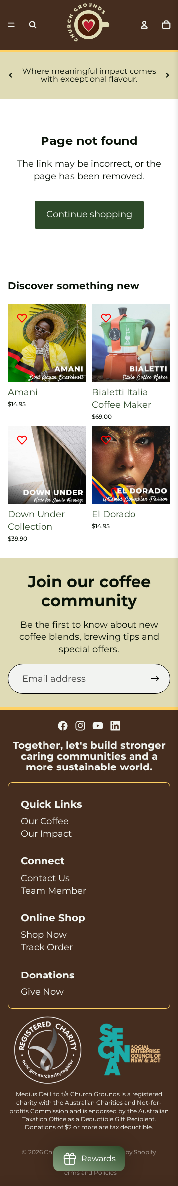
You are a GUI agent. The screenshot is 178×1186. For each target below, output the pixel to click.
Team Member (53, 890)
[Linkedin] (115, 726)
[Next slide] (167, 75)
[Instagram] (80, 726)
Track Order (47, 947)
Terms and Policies (89, 1172)
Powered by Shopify (126, 1152)
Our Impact (46, 833)
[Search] (33, 25)
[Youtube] (98, 726)
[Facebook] (63, 726)
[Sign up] (155, 678)
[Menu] (11, 24)
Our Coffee (45, 821)
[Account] (144, 25)
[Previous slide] (11, 75)
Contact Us (45, 878)
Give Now (42, 991)
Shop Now (44, 934)
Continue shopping (89, 214)
